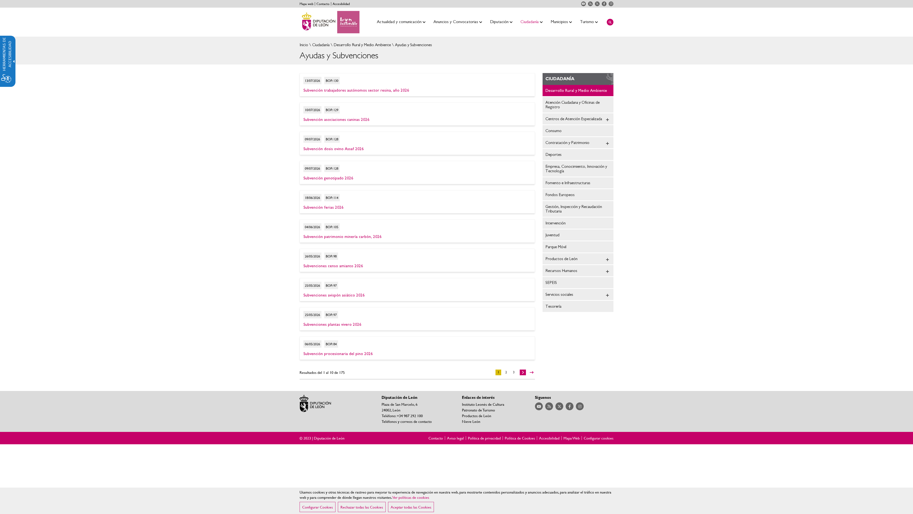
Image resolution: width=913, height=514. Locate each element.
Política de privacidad (484, 438)
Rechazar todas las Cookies (361, 507)
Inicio (304, 45)
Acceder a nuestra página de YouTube (583, 3)
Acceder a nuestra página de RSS (590, 3)
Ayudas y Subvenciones (413, 45)
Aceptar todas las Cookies (411, 507)
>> (531, 372)
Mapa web (306, 3)
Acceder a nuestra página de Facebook (604, 3)
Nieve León (471, 421)
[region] (456, 501)
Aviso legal (455, 438)
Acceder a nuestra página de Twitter (597, 3)
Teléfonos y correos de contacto (407, 421)
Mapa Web (571, 438)
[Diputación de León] (329, 22)
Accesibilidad (341, 3)
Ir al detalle (417, 85)
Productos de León (476, 415)
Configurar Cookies (317, 507)
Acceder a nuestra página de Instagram (611, 3)
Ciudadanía (320, 45)
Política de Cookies (520, 438)
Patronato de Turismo (478, 410)
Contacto (323, 3)
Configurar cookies (598, 438)
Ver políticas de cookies (411, 497)
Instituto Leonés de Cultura (483, 404)
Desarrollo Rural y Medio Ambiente (362, 45)
